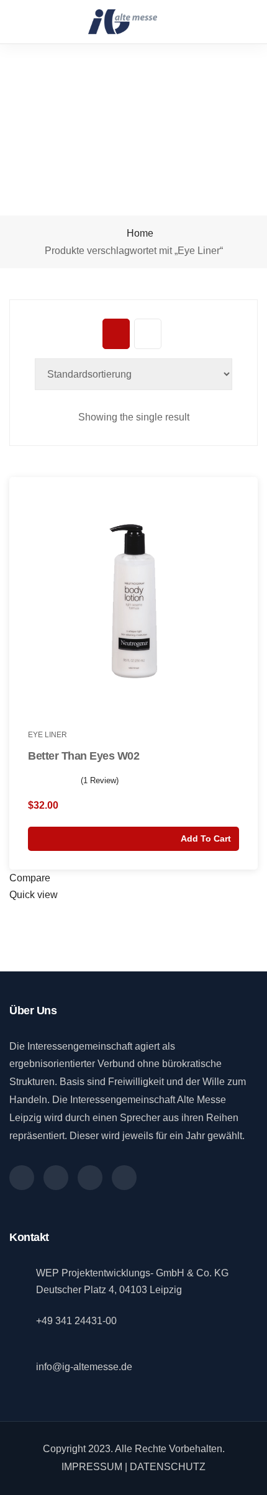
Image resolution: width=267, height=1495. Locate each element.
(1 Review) (100, 780)
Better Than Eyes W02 (83, 756)
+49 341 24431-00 (76, 1321)
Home (138, 233)
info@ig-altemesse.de (84, 1366)
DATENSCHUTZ (168, 1466)
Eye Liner (47, 734)
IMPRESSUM (91, 1466)
